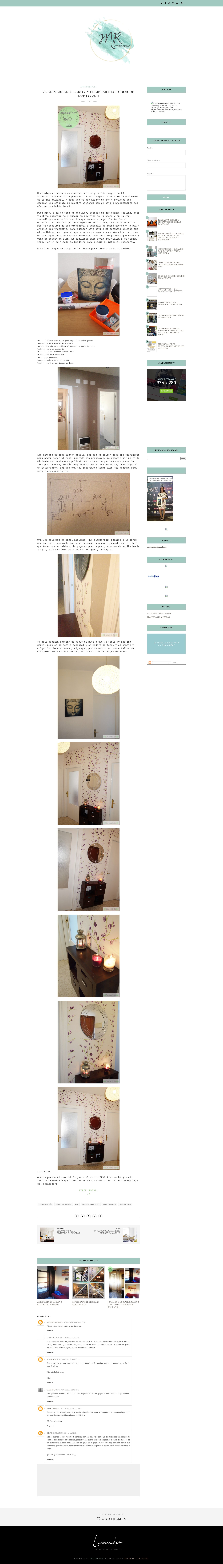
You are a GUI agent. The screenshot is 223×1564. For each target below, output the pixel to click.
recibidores (125, 1204)
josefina (51, 1390)
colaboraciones (63, 1204)
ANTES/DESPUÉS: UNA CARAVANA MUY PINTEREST (170, 290)
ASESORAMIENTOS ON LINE (159, 614)
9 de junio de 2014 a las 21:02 (67, 1338)
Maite (49, 1433)
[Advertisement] (163, 424)
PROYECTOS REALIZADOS (158, 617)
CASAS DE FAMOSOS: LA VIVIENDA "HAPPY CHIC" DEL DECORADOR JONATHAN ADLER (171, 332)
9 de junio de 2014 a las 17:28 (73, 1322)
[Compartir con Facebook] (77, 1216)
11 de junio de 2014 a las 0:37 (69, 1408)
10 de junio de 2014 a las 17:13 (67, 1390)
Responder (50, 1330)
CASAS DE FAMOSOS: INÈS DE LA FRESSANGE (171, 317)
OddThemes (96, 1558)
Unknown (51, 1359)
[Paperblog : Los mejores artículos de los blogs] (153, 578)
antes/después (88, 87)
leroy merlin (109, 1204)
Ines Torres (52, 1408)
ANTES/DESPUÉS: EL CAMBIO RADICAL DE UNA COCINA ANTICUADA (170, 251)
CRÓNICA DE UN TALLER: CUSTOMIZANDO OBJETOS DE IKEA (171, 265)
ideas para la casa (90, 1204)
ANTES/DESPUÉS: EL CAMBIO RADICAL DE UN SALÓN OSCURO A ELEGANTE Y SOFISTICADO (170, 237)
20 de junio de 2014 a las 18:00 (65, 1433)
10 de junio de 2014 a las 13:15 (68, 1359)
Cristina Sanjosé (54, 1322)
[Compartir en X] (83, 1216)
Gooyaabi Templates (136, 1558)
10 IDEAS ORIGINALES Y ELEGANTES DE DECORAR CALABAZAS (169, 222)
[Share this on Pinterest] (88, 1216)
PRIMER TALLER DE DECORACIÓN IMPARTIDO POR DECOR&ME (171, 346)
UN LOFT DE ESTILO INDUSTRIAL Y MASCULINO (170, 303)
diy (76, 1204)
